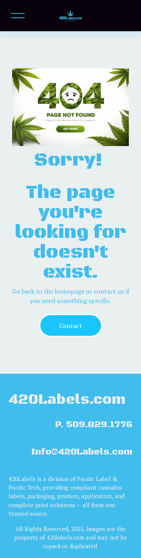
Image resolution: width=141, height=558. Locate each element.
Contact (70, 325)
